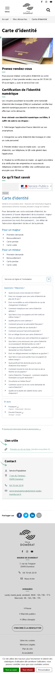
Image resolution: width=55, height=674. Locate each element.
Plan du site (27, 649)
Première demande (15, 235)
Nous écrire (29, 579)
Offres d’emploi (28, 619)
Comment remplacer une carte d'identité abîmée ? (25, 310)
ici (15, 83)
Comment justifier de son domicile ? (23, 327)
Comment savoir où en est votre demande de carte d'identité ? (27, 386)
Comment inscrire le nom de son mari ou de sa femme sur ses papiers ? (27, 370)
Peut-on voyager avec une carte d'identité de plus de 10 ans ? (27, 298)
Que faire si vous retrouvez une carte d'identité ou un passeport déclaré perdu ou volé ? (27, 343)
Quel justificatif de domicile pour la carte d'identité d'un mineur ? (25, 364)
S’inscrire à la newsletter (27, 628)
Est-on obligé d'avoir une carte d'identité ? (26, 334)
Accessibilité (27, 653)
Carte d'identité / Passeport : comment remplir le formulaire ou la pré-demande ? (28, 376)
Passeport (13, 406)
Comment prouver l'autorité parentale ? (25, 331)
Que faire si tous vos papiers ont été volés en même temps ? (26, 316)
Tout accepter (11, 670)
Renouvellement (14, 238)
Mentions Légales (27, 644)
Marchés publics (28, 614)
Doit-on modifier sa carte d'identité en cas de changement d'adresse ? (27, 304)
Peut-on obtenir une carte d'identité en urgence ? (29, 338)
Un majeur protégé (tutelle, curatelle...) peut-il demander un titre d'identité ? (27, 349)
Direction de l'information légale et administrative (21, 429)
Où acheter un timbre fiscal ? (20, 381)
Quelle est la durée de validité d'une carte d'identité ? (25, 392)
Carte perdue (12, 241)
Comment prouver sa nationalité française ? (26, 324)
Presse (28, 608)
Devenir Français (15, 412)
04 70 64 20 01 (16, 485)
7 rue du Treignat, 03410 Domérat (17, 477)
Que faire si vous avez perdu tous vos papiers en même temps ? (28, 358)
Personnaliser (44, 670)
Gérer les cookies (27, 640)
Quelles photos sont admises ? (21, 320)
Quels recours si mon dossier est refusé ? (24, 293)
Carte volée (12, 245)
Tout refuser (27, 670)
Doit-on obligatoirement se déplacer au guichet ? (28, 353)
